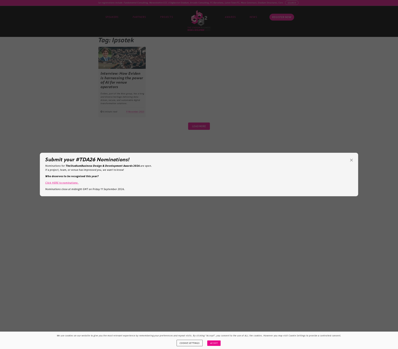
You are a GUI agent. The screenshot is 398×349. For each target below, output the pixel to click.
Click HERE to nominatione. (62, 182)
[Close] (351, 160)
